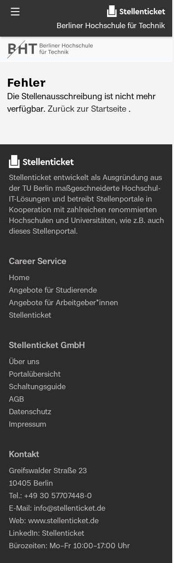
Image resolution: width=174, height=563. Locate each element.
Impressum (27, 424)
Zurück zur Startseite (87, 109)
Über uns (24, 362)
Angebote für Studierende (53, 290)
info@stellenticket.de (69, 508)
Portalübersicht (35, 374)
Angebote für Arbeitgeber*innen (63, 303)
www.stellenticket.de (63, 521)
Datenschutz (30, 412)
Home (19, 278)
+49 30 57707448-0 (58, 496)
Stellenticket (30, 177)
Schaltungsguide (37, 387)
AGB (16, 399)
